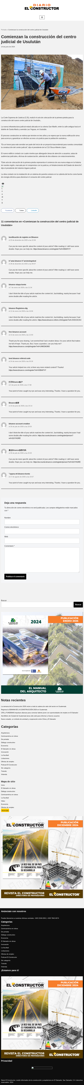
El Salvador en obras (8, 749)
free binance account (17, 332)
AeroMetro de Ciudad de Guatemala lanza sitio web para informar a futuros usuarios (30, 716)
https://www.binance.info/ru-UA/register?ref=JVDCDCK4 (59, 320)
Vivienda (4, 774)
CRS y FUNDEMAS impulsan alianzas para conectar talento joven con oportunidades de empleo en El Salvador (39, 713)
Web (6, 537)
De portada (5, 739)
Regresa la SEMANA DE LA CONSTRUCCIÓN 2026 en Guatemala (24, 709)
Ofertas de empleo (7, 761)
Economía (4, 746)
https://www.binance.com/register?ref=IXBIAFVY (52, 249)
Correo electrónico (11, 527)
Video (3, 801)
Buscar (4, 600)
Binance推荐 (14, 403)
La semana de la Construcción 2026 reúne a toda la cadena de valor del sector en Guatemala (33, 706)
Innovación (5, 752)
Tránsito (4, 771)
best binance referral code (19, 358)
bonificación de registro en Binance (23, 237)
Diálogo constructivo (8, 742)
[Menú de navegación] (42, 17)
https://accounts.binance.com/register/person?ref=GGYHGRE (57, 462)
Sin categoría (5, 768)
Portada (4, 30)
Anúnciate (5, 810)
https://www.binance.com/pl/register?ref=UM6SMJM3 (29, 346)
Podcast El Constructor (9, 765)
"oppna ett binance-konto (19, 474)
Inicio (3, 785)
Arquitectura (5, 733)
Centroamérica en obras (9, 736)
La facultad (5, 755)
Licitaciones (5, 758)
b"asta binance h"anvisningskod (22, 261)
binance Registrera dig (18, 308)
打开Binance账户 (16, 382)
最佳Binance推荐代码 (17, 450)
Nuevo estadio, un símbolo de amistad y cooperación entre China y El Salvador (28, 719)
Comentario (9, 546)
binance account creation (19, 424)
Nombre (7, 518)
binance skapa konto (17, 284)
